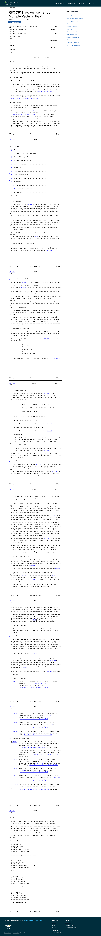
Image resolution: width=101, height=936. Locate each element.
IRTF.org (54, 925)
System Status (7, 932)
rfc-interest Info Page (71, 927)
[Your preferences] (94, 3)
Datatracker (55, 930)
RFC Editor (68, 923)
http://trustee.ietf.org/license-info (25, 114)
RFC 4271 (49, 715)
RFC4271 (30, 204)
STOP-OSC (53, 660)
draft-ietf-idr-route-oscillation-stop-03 (34, 789)
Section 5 (56, 358)
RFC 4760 (50, 724)
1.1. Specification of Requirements (74, 18)
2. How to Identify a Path (72, 21)
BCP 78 (34, 111)
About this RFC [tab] (74, 11)
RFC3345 (36, 236)
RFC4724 (57, 551)
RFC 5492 (32, 733)
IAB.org (54, 927)
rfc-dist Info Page (69, 925)
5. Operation (69, 29)
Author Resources (57, 932)
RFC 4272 (22, 770)
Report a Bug (16, 932)
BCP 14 (37, 683)
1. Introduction (69, 16)
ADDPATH (32, 565)
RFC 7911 (12, 139)
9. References (69, 39)
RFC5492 (46, 393)
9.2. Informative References (73, 45)
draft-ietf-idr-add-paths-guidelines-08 (33, 747)
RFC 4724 (57, 777)
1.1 (13, 153)
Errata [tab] (81, 11)
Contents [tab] (67, 11)
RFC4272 (34, 653)
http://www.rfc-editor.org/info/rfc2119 (34, 687)
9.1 (13, 185)
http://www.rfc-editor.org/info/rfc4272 (34, 772)
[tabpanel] (79, 30)
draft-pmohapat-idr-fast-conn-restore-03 (43, 754)
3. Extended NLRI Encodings (73, 24)
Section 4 (24, 575)
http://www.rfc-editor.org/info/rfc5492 (38, 735)
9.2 (13, 188)
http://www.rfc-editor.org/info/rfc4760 (34, 728)
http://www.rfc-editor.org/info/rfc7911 (25, 98)
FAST (34, 620)
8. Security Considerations (72, 37)
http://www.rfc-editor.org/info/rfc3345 (44, 765)
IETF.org (54, 923)
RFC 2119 (44, 683)
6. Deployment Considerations (73, 31)
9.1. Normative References (72, 42)
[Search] (89, 3)
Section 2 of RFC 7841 (44, 91)
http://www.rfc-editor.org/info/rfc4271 (34, 719)
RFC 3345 (40, 763)
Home (6, 8)
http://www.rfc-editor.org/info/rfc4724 (34, 781)
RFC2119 (49, 250)
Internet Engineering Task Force (33, 920)
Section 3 (38, 464)
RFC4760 (49, 424)
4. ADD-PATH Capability (71, 26)
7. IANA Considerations (71, 34)
